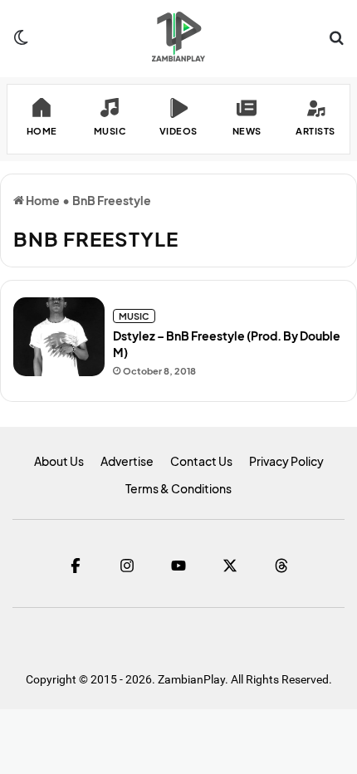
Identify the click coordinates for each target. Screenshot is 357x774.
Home (42, 200)
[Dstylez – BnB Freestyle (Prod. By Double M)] (59, 336)
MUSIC (134, 316)
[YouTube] (178, 565)
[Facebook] (75, 565)
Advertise (127, 460)
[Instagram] (127, 565)
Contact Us (201, 460)
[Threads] (281, 565)
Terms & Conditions (178, 488)
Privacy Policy (286, 460)
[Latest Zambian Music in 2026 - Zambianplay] (178, 36)
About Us (59, 460)
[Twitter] (230, 565)
